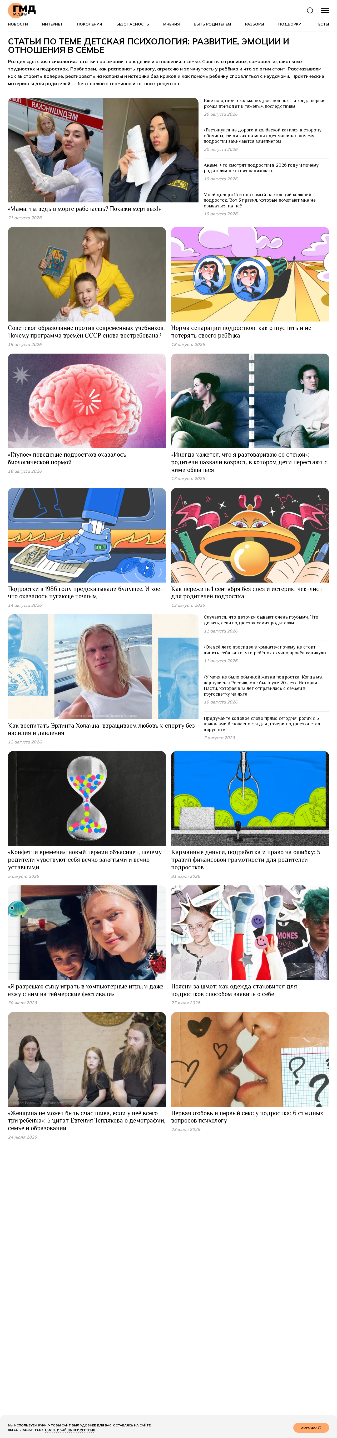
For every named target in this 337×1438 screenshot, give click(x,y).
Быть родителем (212, 24)
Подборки (289, 24)
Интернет (52, 24)
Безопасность (132, 24)
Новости (18, 24)
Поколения (89, 24)
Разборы (254, 24)
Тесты (322, 24)
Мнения (171, 24)
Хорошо (309, 1428)
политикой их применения (70, 1430)
